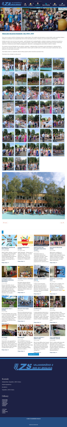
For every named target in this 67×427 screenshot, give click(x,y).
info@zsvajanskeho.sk (6, 384)
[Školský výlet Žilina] (25, 301)
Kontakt (3, 410)
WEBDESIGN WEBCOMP (33, 424)
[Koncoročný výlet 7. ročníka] (9, 301)
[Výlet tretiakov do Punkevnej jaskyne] (57, 330)
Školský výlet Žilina (23, 308)
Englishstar (21, 337)
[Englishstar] (25, 330)
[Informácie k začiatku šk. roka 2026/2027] (9, 240)
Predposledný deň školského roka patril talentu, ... (40, 249)
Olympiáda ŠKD (37, 308)
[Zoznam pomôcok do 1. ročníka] (25, 240)
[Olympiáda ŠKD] (41, 301)
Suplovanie (4, 402)
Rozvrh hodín (4, 401)
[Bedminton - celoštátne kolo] (57, 271)
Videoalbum (4, 404)
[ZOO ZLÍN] (57, 301)
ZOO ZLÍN (52, 308)
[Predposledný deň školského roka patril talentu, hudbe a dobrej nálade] (41, 240)
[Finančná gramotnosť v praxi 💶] (41, 271)
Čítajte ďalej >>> (5, 262)
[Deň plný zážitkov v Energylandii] (41, 330)
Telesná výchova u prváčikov (25, 278)
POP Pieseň (4, 337)
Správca (3, 412)
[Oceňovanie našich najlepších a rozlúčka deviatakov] (9, 271)
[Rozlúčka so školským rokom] (57, 240)
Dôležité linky (5, 411)
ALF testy (4, 409)
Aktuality (4, 405)
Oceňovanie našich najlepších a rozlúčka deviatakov (8, 280)
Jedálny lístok (5, 403)
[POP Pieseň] (9, 330)
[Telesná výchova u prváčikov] (25, 271)
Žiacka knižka (5, 399)
